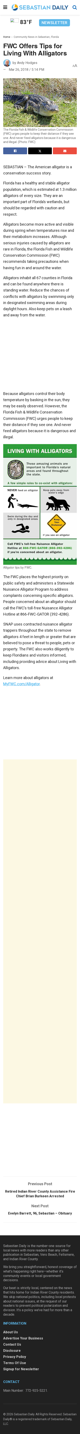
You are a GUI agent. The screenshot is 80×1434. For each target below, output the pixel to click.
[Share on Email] (65, 150)
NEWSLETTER (54, 22)
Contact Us (12, 1344)
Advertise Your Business (23, 1338)
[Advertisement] (40, 931)
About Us (10, 1332)
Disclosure (12, 1351)
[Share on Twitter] (40, 150)
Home (6, 36)
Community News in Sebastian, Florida (36, 36)
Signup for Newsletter (21, 1369)
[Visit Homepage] (40, 7)
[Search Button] (75, 7)
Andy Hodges (27, 63)
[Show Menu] (5, 7)
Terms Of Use (14, 1363)
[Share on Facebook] (15, 150)
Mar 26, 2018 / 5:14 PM (26, 70)
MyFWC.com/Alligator (21, 684)
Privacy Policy (14, 1357)
